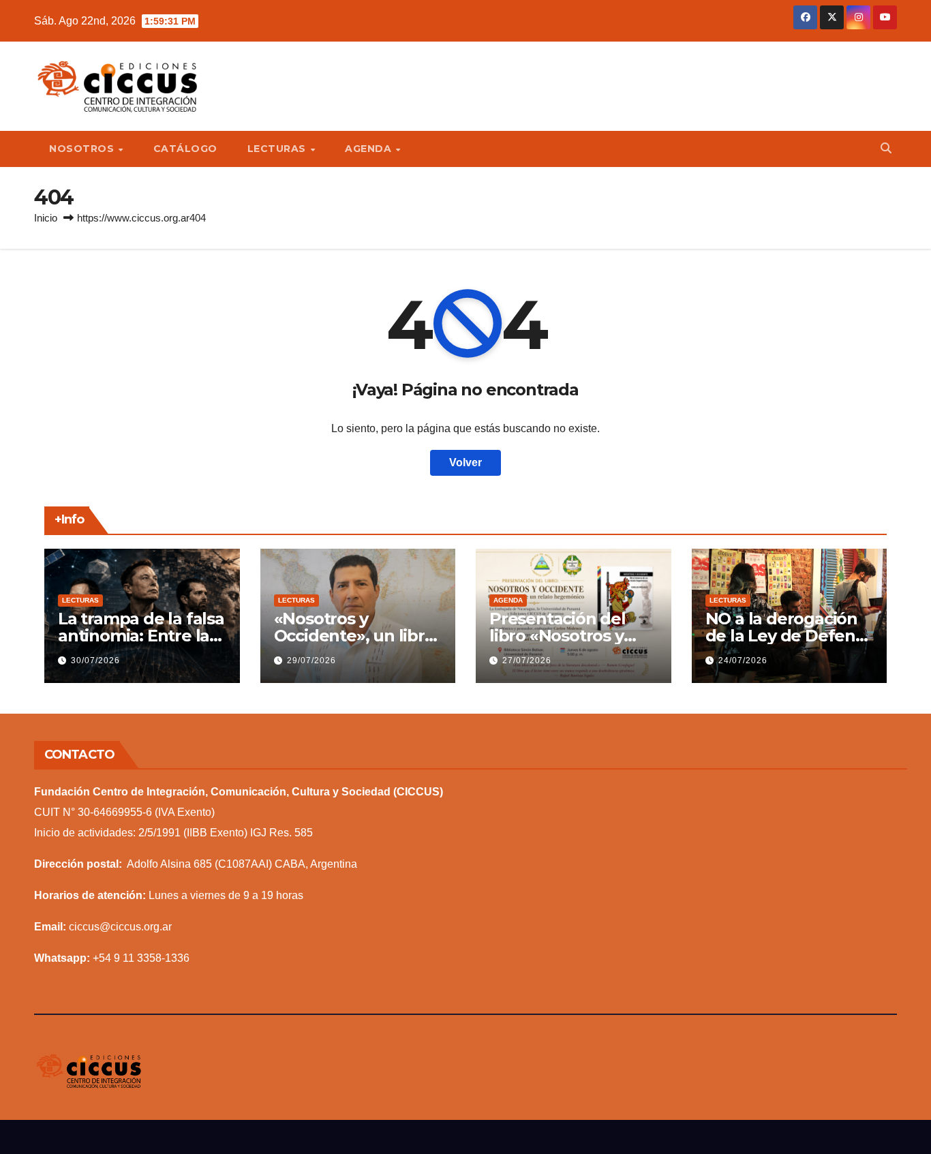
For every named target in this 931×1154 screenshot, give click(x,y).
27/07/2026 (526, 660)
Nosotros (83, 148)
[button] (886, 148)
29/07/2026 (311, 660)
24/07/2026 (742, 660)
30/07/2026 (95, 660)
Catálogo (185, 148)
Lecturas (278, 148)
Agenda (370, 148)
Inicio (45, 218)
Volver (465, 462)
